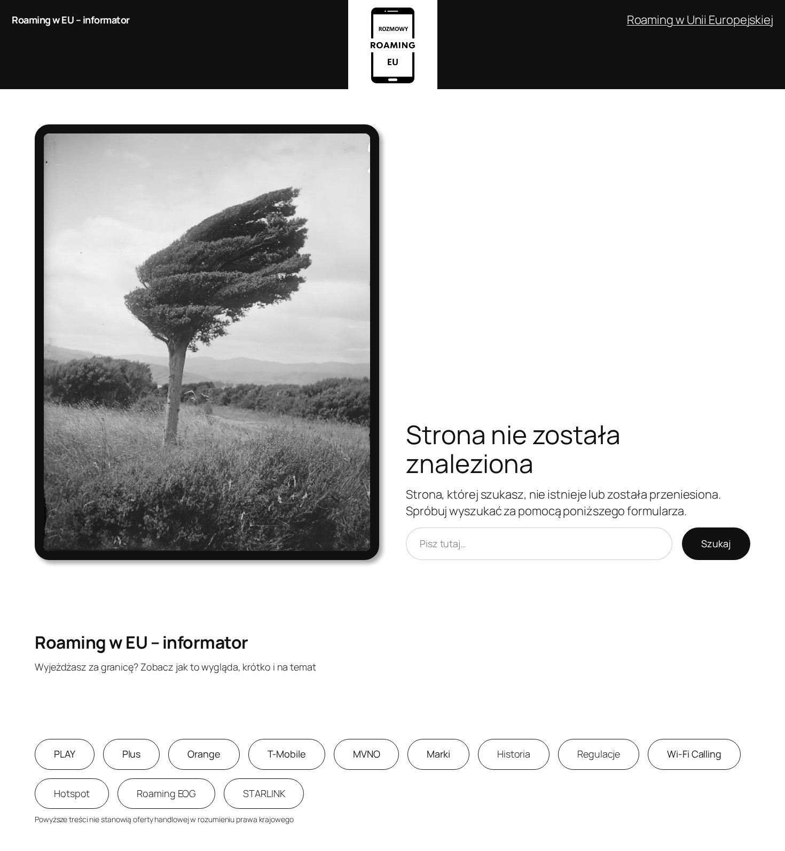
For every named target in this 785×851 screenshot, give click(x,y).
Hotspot (72, 793)
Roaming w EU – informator (71, 19)
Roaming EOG (166, 793)
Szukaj (716, 543)
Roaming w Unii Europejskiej (700, 20)
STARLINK (264, 793)
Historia (513, 753)
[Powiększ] (365, 138)
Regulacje (598, 753)
